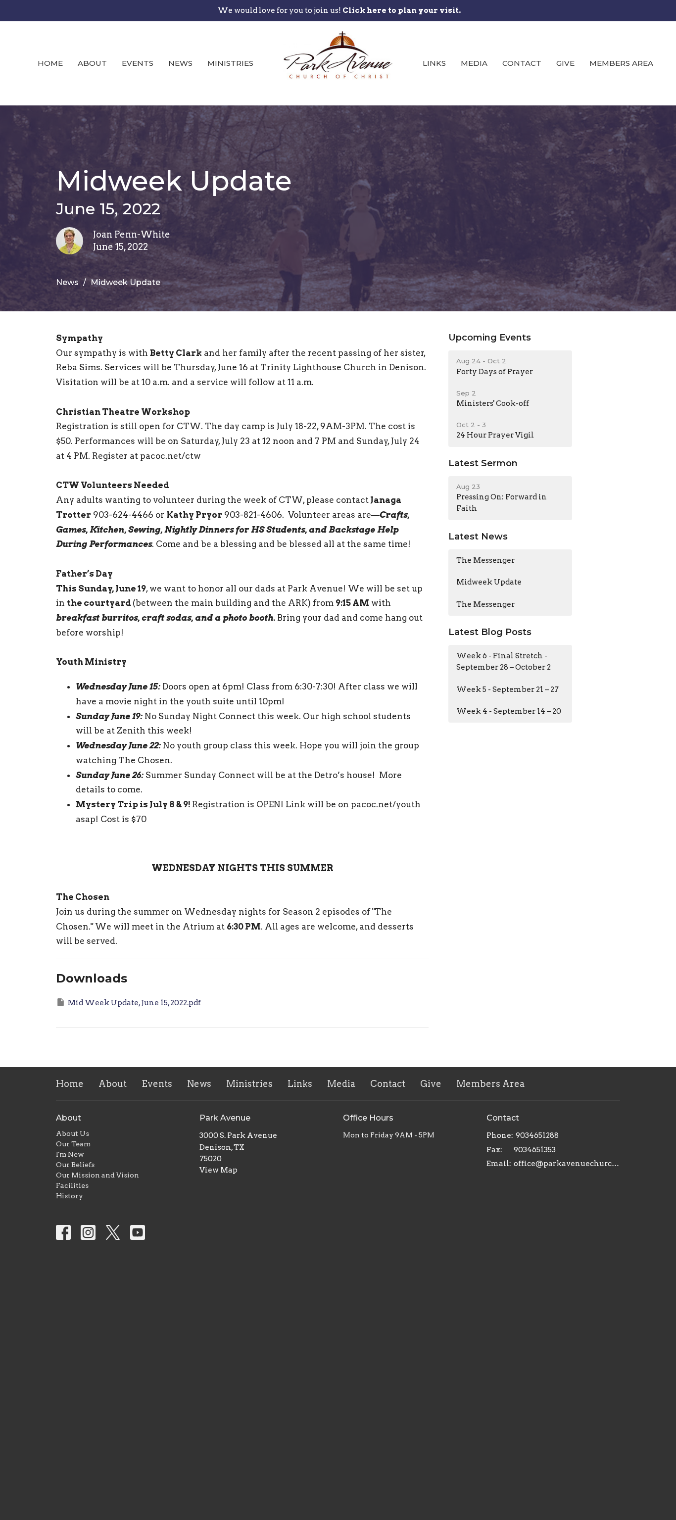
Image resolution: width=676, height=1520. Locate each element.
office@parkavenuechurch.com (567, 1163)
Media (474, 63)
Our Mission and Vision (97, 1175)
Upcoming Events (489, 337)
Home (50, 63)
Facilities (72, 1185)
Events (137, 63)
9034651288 (537, 1135)
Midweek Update (489, 582)
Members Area (621, 63)
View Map (218, 1170)
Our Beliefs (75, 1165)
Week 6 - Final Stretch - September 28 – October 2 (503, 661)
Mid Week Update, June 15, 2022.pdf (134, 1002)
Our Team (73, 1144)
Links (434, 63)
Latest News (478, 536)
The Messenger (485, 560)
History (69, 1196)
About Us (72, 1133)
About (92, 63)
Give (565, 63)
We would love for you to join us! (339, 10)
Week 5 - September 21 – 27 (507, 689)
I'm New (70, 1154)
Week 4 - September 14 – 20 (508, 711)
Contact (521, 63)
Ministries (230, 63)
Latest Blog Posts (489, 632)
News (180, 63)
